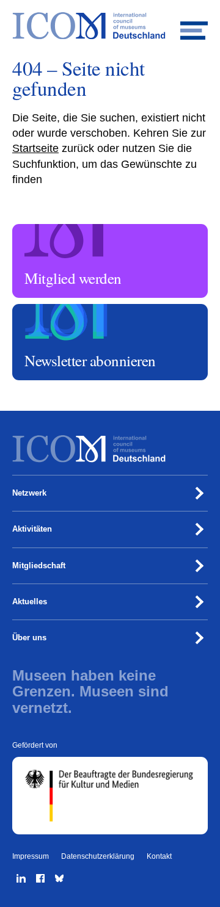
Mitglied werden (42, 229)
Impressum (30, 856)
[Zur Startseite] (110, 26)
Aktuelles (29, 601)
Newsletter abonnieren (52, 309)
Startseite (35, 148)
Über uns (29, 637)
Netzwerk (29, 492)
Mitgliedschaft (38, 565)
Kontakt (159, 856)
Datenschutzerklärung (97, 856)
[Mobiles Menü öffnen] (194, 26)
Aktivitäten (32, 528)
